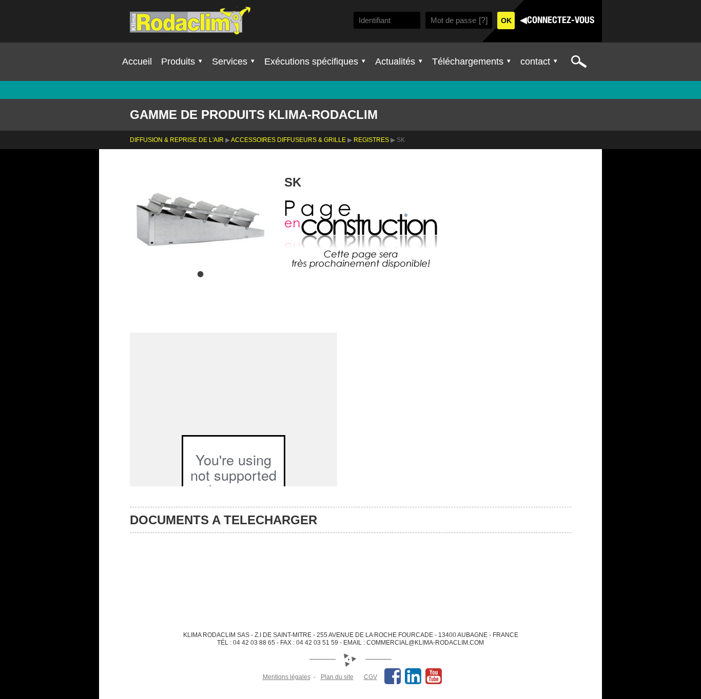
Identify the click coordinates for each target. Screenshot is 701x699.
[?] (483, 20)
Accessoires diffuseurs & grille (288, 139)
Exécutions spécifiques (311, 61)
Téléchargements (467, 61)
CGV (370, 677)
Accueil (137, 61)
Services (229, 61)
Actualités (395, 61)
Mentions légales (286, 677)
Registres (371, 139)
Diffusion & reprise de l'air (177, 139)
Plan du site (337, 677)
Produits (178, 61)
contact (535, 61)
